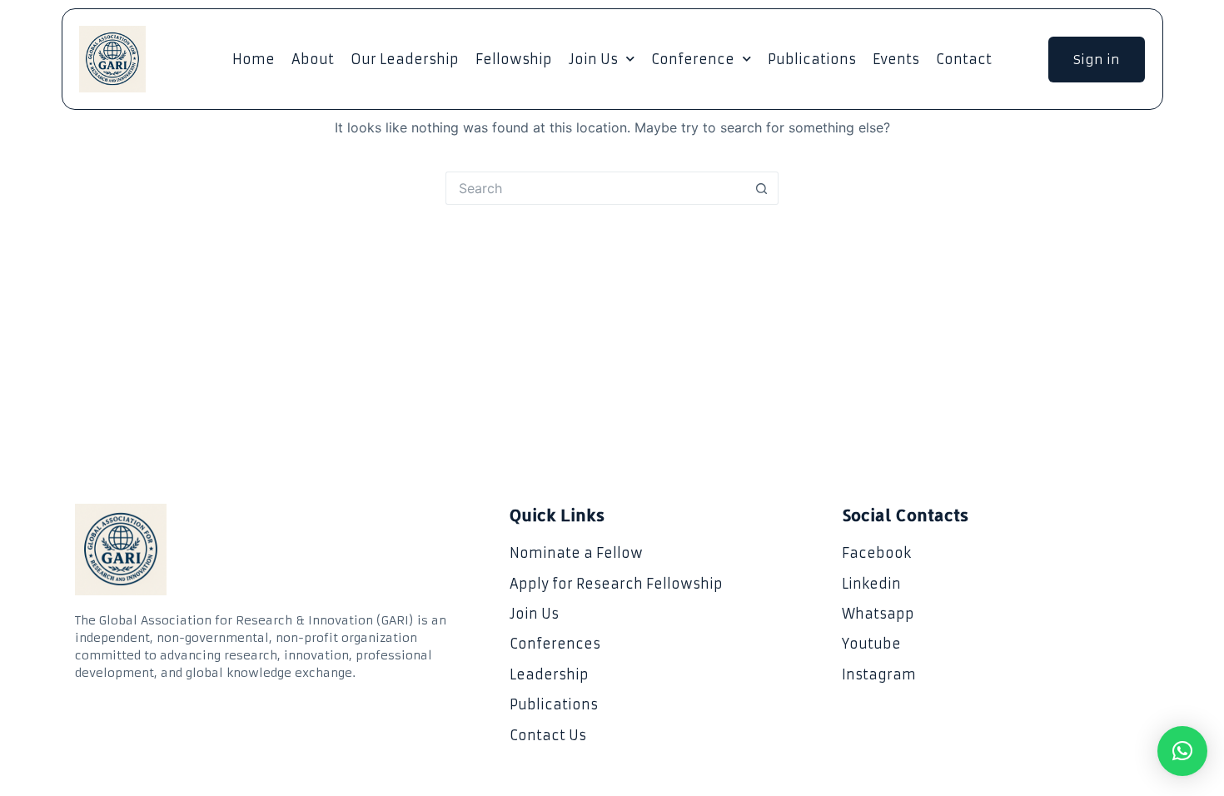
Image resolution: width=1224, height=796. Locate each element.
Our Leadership (405, 59)
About (312, 59)
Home (253, 59)
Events (896, 59)
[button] (1182, 751)
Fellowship (513, 59)
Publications (812, 59)
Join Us (593, 59)
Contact (964, 59)
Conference (692, 59)
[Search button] (762, 188)
